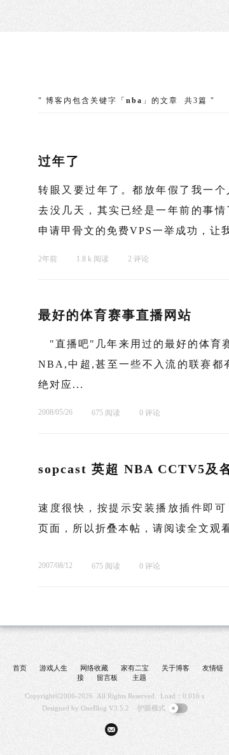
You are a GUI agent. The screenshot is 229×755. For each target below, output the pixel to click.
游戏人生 (53, 668)
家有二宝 (135, 668)
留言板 (107, 677)
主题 (139, 677)
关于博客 (176, 668)
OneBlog (94, 708)
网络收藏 (94, 668)
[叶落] (86, 70)
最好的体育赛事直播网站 (115, 315)
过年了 (59, 161)
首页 (20, 668)
